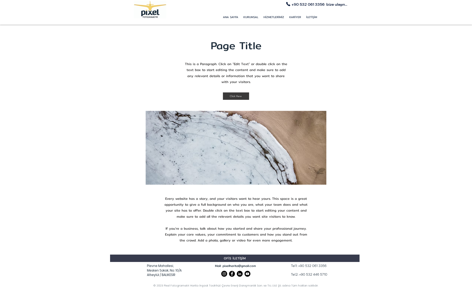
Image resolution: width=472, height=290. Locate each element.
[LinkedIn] (240, 274)
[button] (251, 17)
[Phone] (288, 4)
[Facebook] (232, 274)
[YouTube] (247, 274)
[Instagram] (224, 274)
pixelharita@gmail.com (239, 265)
